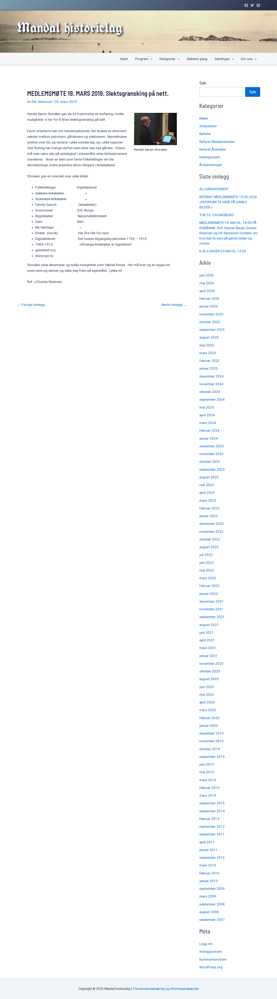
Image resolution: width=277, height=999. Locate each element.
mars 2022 (207, 578)
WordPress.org (210, 967)
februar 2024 (209, 430)
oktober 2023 (209, 462)
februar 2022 (209, 586)
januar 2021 (208, 656)
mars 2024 (207, 423)
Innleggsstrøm (210, 951)
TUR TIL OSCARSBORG (216, 215)
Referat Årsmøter (212, 149)
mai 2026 (206, 283)
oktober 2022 (209, 539)
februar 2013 (209, 819)
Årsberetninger (210, 165)
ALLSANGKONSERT (214, 189)
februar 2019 (209, 788)
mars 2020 (207, 710)
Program (141, 59)
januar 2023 (208, 516)
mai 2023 (206, 485)
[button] (150, 59)
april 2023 (207, 493)
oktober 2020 (209, 671)
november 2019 (211, 741)
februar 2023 (209, 508)
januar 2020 (208, 726)
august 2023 (209, 477)
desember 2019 (211, 733)
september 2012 (212, 826)
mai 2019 (206, 772)
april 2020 (207, 702)
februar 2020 (209, 718)
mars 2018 (207, 795)
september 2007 (212, 920)
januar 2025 (208, 368)
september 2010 (212, 858)
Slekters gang (197, 59)
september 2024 (212, 399)
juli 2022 (206, 555)
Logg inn (206, 944)
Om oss (247, 59)
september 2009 (212, 889)
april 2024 (207, 415)
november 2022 (211, 532)
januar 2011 (208, 850)
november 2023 (211, 454)
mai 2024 (206, 407)
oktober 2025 (209, 322)
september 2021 (212, 617)
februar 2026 (209, 299)
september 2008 (212, 904)
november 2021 (211, 609)
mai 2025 (206, 345)
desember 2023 (211, 446)
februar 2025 (209, 361)
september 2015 (212, 803)
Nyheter (205, 134)
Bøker (203, 118)
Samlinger (222, 59)
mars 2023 (207, 500)
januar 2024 (208, 438)
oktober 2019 (209, 749)
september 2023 (212, 469)
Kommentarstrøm (213, 959)
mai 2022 (206, 570)
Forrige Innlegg (31, 304)
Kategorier (167, 59)
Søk (202, 83)
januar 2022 (208, 594)
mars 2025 (207, 353)
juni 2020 (206, 687)
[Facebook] (246, 5)
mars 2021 (207, 648)
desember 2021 (211, 601)
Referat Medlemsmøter (217, 142)
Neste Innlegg (174, 304)
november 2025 (211, 314)
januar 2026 (208, 306)
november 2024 (211, 384)
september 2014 (212, 811)
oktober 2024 (209, 392)
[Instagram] (258, 5)
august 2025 (209, 337)
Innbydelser (208, 126)
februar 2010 (209, 873)
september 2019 (212, 757)
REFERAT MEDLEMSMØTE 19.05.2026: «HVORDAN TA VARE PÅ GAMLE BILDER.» (228, 202)
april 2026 (207, 291)
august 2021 (209, 625)
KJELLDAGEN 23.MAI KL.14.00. (223, 251)
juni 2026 (206, 275)
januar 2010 (208, 881)
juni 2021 (206, 632)
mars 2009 (207, 896)
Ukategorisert (209, 157)
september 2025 (212, 330)
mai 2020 (206, 695)
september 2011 (212, 834)
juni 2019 (206, 764)
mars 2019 (207, 780)
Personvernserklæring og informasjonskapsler (166, 989)
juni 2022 (206, 563)
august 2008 (209, 912)
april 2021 (207, 640)
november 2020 (211, 663)
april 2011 (207, 842)
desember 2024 (211, 376)
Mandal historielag (69, 27)
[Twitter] (252, 5)
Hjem (124, 59)
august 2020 (209, 679)
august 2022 (209, 547)
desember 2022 (211, 524)
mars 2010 (207, 865)
